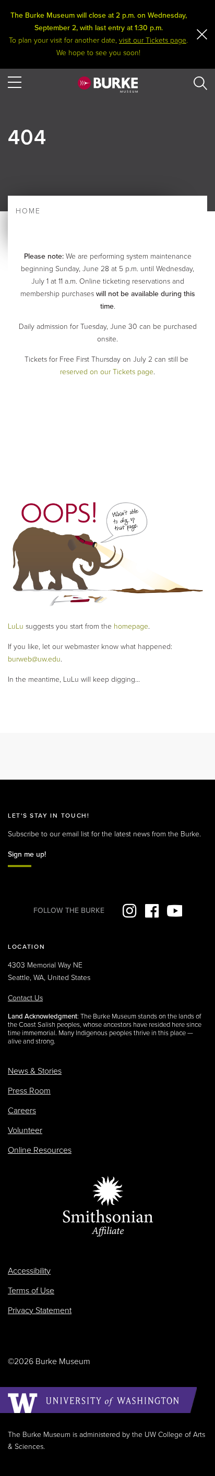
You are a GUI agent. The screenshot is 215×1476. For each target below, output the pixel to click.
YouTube (174, 911)
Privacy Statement (39, 1310)
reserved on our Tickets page (106, 371)
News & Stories (35, 1071)
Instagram (129, 911)
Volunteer (25, 1130)
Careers (22, 1110)
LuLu (15, 626)
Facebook (152, 911)
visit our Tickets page (152, 40)
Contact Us (25, 998)
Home (28, 211)
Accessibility (29, 1271)
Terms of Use (31, 1291)
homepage (131, 626)
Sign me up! (27, 854)
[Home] (108, 84)
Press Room (29, 1091)
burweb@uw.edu (34, 659)
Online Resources (39, 1150)
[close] (202, 34)
